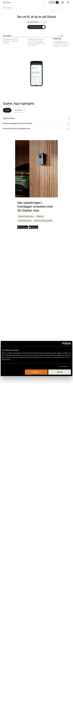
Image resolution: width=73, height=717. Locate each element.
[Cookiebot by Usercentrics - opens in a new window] (63, 343)
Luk (53, 10)
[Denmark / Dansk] (6, 2)
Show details (63, 366)
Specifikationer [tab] (19, 110)
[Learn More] (22, 227)
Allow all (59, 372)
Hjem (4, 7)
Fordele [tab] (7, 110)
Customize (35, 372)
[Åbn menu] (68, 2)
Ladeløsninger (9, 7)
